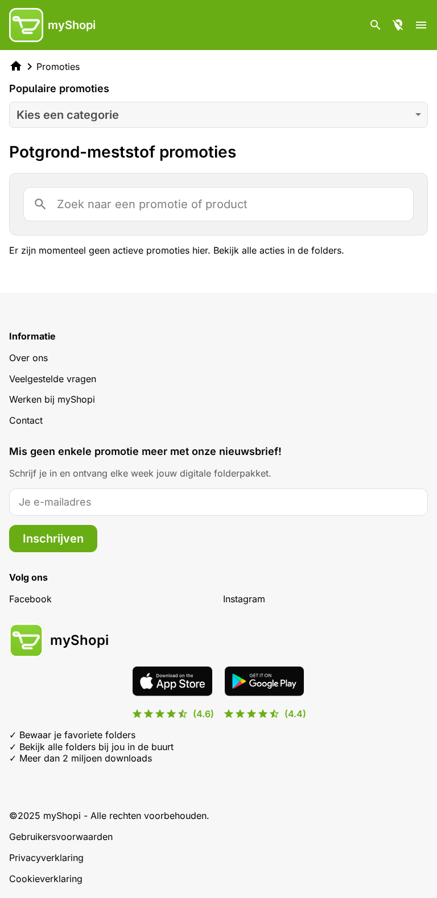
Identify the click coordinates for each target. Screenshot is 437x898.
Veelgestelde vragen (52, 378)
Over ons (28, 357)
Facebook (30, 599)
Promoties (58, 66)
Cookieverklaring (46, 878)
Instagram (244, 599)
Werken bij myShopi (52, 399)
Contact (26, 420)
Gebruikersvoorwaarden (61, 836)
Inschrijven (53, 538)
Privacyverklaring (46, 857)
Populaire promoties (59, 88)
